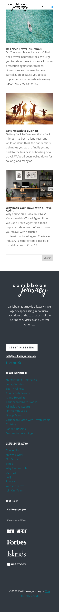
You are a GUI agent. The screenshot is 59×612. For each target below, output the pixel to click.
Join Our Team (14, 490)
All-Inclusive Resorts (18, 406)
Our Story (12, 459)
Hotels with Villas (16, 411)
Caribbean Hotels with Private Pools (28, 420)
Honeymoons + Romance (21, 379)
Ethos (9, 464)
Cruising (11, 424)
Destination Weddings (19, 433)
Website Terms (15, 486)
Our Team (12, 472)
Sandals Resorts (16, 429)
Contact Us (13, 450)
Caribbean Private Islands (21, 402)
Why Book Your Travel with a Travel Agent (29, 209)
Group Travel (14, 415)
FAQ (8, 477)
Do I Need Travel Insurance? (24, 49)
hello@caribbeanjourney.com (21, 356)
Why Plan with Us (16, 468)
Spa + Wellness (15, 388)
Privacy (10, 481)
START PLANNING (21, 347)
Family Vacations (16, 384)
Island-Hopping (15, 397)
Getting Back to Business (22, 131)
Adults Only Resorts (18, 393)
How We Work (14, 454)
